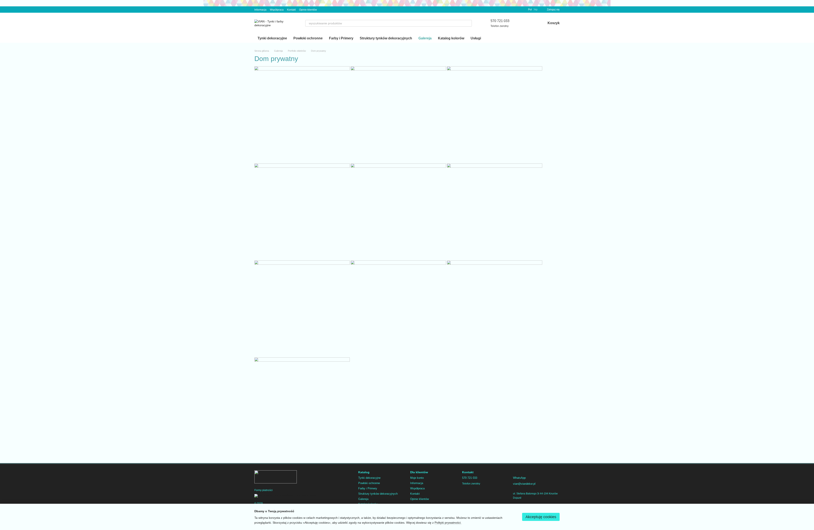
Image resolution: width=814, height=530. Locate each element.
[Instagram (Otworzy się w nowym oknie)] (323, 9)
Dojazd (517, 497)
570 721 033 (500, 21)
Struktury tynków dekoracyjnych (386, 38)
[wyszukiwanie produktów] (468, 23)
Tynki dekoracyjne (272, 38)
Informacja (260, 9)
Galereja (425, 38)
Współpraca (277, 9)
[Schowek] (531, 23)
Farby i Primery (341, 38)
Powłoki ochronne (308, 38)
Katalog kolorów (451, 38)
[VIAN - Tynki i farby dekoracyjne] (275, 476)
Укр (536, 9)
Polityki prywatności (448, 522)
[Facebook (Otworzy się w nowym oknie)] (328, 9)
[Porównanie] (520, 23)
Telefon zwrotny (500, 26)
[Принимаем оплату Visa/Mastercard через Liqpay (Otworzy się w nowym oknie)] (285, 495)
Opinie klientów (308, 9)
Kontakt (291, 9)
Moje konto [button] (417, 477)
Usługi (476, 38)
